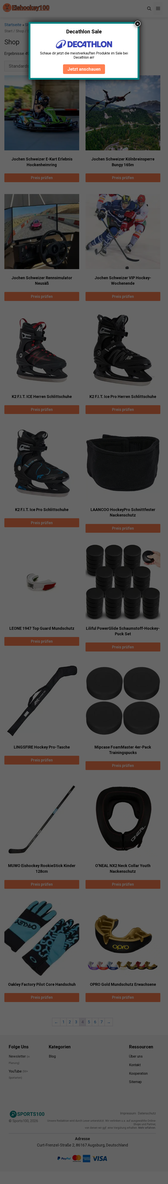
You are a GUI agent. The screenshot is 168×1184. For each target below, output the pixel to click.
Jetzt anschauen (84, 69)
